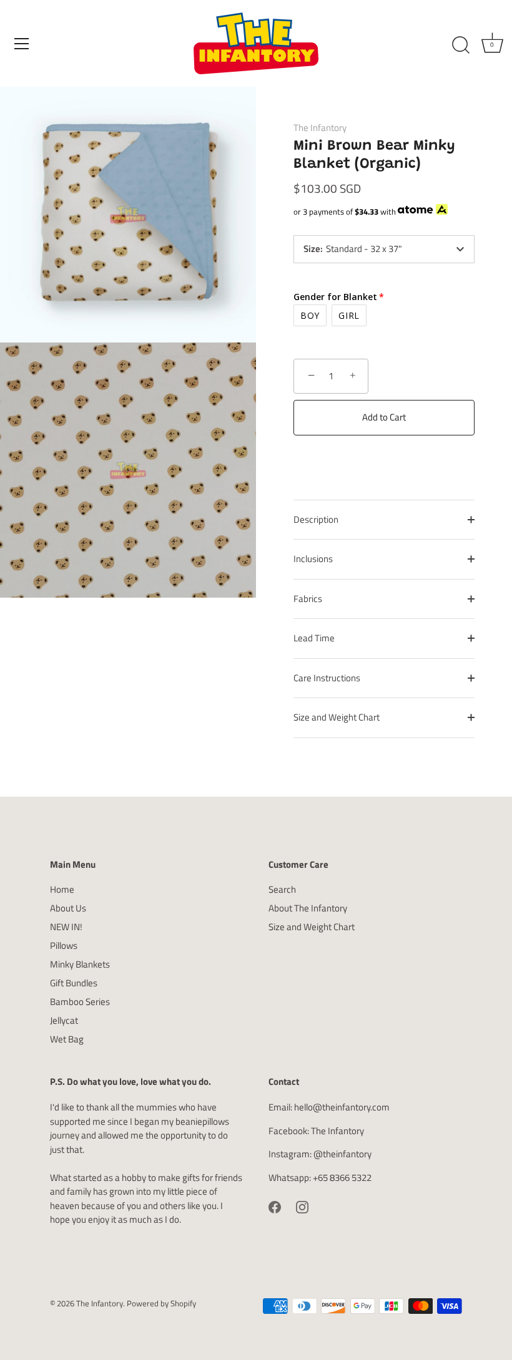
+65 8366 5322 (342, 1177)
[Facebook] (274, 1206)
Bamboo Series (80, 1001)
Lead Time (314, 638)
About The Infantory (307, 908)
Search (282, 889)
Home (62, 889)
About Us (68, 908)
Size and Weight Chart (336, 717)
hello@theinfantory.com (342, 1107)
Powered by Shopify (161, 1303)
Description (315, 519)
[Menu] (22, 43)
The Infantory (320, 127)
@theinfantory (342, 1154)
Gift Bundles (73, 983)
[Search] (461, 45)
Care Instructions (326, 678)
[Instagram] (302, 1206)
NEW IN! (66, 927)
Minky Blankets (80, 964)
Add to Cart (384, 417)
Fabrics (307, 598)
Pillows (63, 945)
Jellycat (64, 1020)
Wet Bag (67, 1039)
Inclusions (313, 558)
